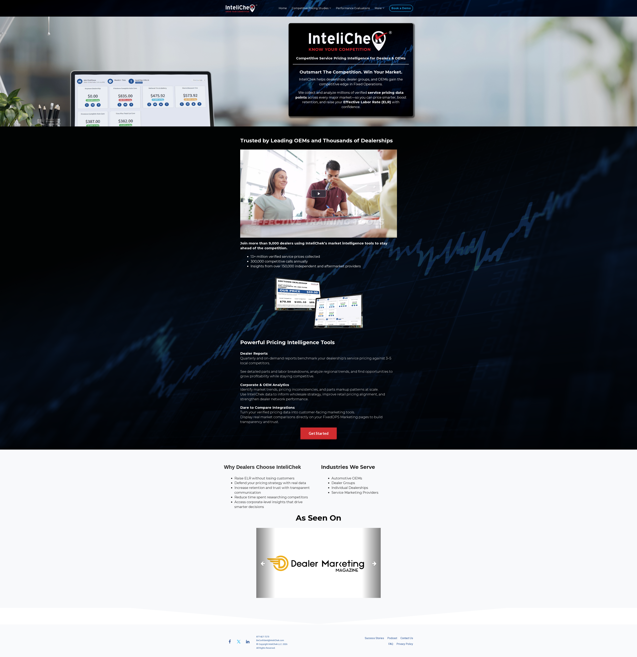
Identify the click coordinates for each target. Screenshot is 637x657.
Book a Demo (401, 8)
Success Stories (374, 638)
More (378, 8)
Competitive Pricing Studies (310, 8)
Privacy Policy (404, 644)
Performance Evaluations (353, 8)
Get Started (318, 433)
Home (283, 8)
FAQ (390, 644)
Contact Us (406, 638)
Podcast (392, 638)
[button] (265, 563)
